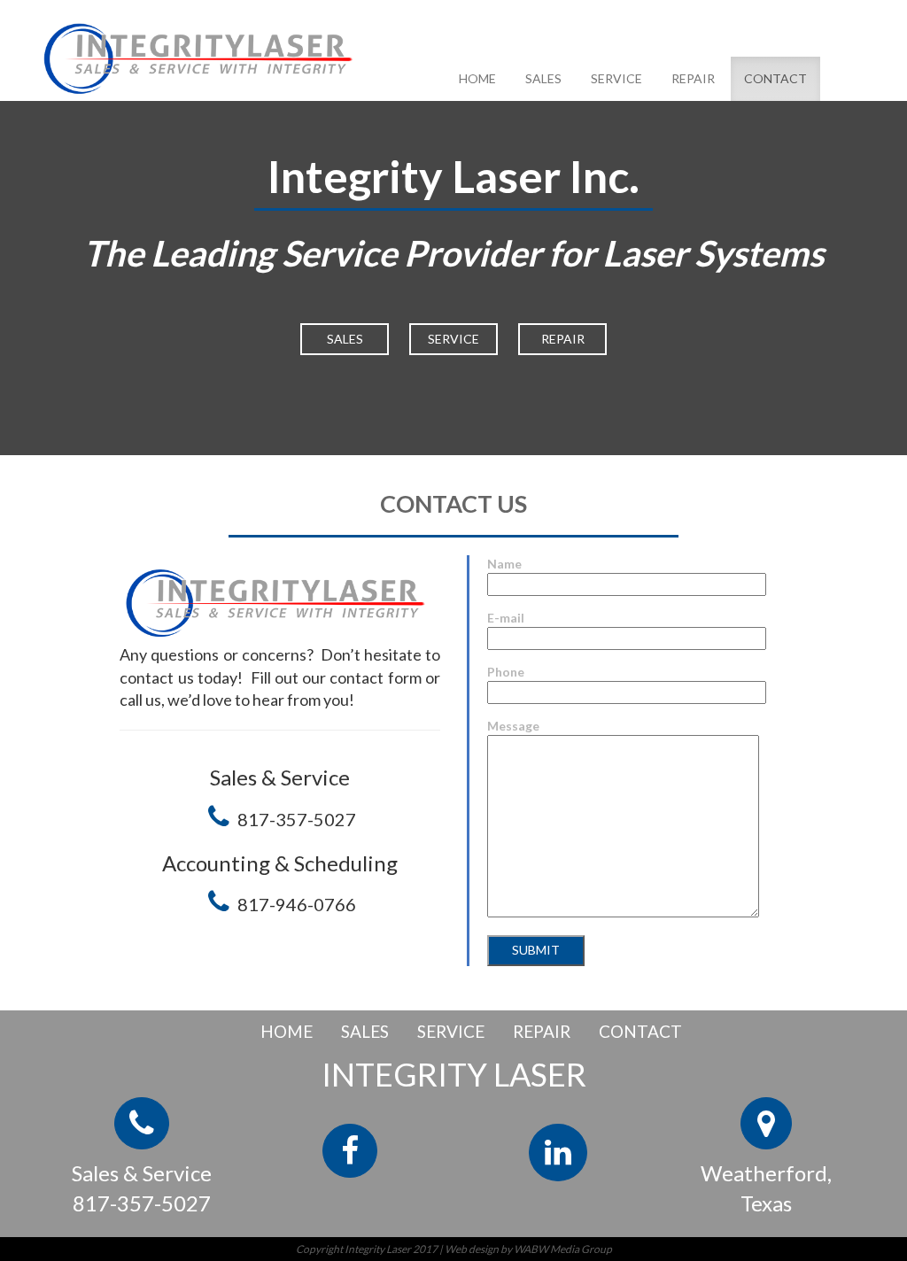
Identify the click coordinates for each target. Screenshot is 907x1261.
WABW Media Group (563, 1249)
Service (453, 338)
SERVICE (616, 78)
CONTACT (775, 78)
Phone (505, 671)
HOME (477, 78)
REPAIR (693, 78)
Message (513, 725)
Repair (563, 338)
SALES (543, 78)
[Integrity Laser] (202, 55)
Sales (345, 338)
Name (504, 563)
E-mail (505, 617)
